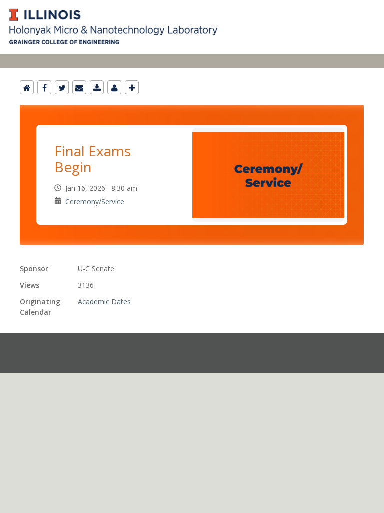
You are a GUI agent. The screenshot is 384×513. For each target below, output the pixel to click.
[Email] (79, 87)
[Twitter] (62, 87)
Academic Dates (104, 301)
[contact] (115, 87)
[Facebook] (45, 87)
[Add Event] (132, 87)
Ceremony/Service (95, 201)
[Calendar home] (27, 87)
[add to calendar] (97, 87)
